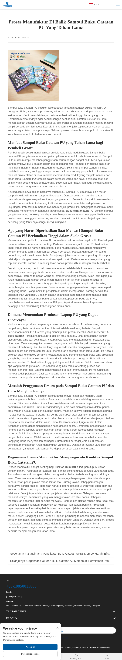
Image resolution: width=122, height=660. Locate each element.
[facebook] (111, 5)
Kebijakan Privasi (97, 647)
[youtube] (106, 5)
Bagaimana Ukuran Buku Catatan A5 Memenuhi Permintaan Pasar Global (73, 560)
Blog (108, 647)
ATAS (107, 658)
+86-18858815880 (21, 586)
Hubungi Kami (76, 658)
